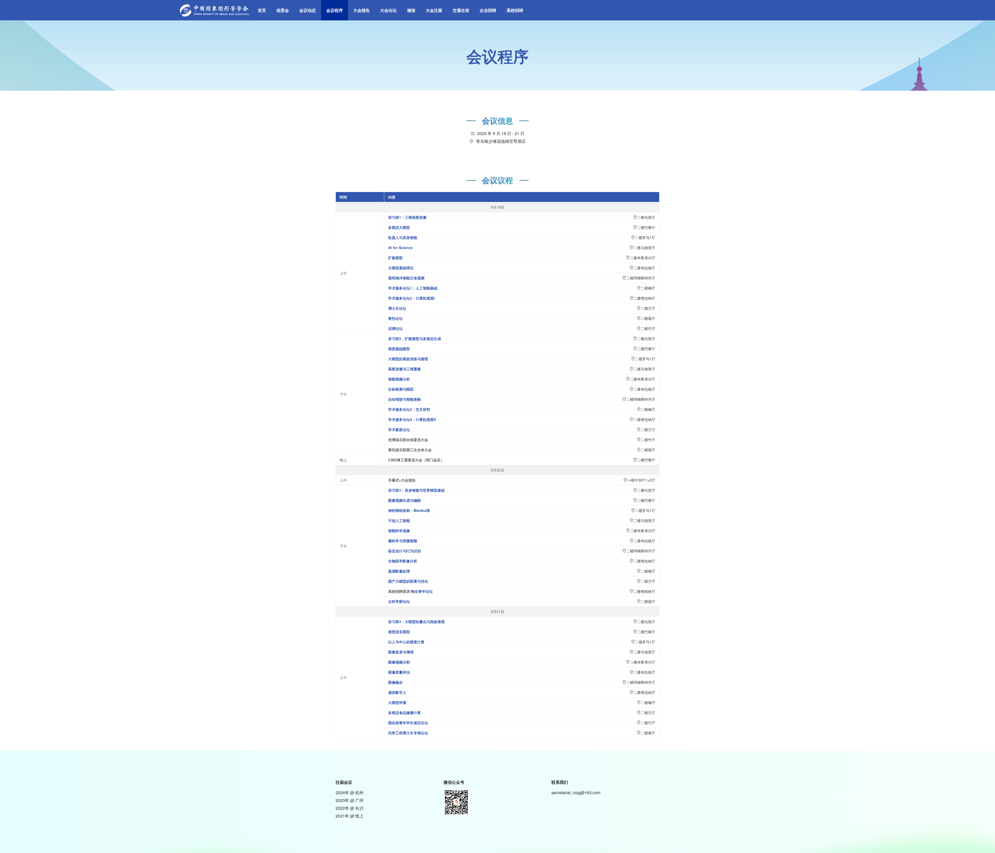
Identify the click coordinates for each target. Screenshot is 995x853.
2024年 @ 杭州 (350, 792)
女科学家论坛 (399, 601)
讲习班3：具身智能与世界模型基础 (416, 490)
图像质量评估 (399, 672)
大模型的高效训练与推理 (408, 358)
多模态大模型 (399, 227)
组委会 (282, 10)
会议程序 (334, 10)
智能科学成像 (399, 530)
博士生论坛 (397, 308)
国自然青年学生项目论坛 (408, 722)
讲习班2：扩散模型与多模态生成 (414, 338)
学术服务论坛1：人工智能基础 (412, 288)
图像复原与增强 (401, 651)
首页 (262, 10)
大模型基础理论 (401, 267)
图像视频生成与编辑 (404, 500)
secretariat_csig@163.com (575, 792)
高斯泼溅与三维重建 (404, 368)
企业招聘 (488, 10)
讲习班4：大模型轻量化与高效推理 (416, 621)
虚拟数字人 (397, 692)
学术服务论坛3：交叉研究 (409, 409)
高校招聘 (515, 10)
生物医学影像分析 (402, 560)
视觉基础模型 (399, 348)
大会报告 (361, 10)
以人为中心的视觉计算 (406, 641)
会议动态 (307, 10)
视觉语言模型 (399, 631)
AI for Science (400, 247)
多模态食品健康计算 (404, 712)
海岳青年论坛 (422, 591)
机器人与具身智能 (402, 237)
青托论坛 (395, 318)
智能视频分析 (399, 379)
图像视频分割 (399, 662)
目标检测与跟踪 (401, 389)
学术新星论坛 (399, 429)
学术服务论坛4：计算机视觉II (412, 419)
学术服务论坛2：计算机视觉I (411, 298)
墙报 (411, 10)
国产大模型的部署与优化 (408, 581)
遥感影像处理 (399, 571)
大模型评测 (397, 702)
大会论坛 (388, 10)
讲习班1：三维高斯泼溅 (407, 217)
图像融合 (395, 682)
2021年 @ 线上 (350, 816)
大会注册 (434, 10)
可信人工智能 (399, 520)
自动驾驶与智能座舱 (404, 399)
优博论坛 (395, 328)
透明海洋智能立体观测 (406, 277)
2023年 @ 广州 (350, 800)
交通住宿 (461, 10)
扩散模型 (395, 257)
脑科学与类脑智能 (402, 540)
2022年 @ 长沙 (350, 808)
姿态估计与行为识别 (404, 550)
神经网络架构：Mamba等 (409, 510)
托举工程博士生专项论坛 (408, 732)
